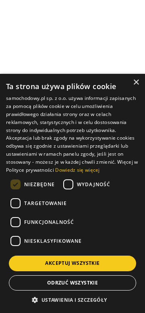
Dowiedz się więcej (77, 170)
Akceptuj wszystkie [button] (72, 263)
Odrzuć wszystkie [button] (72, 282)
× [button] (136, 82)
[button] (72, 300)
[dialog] (72, 193)
